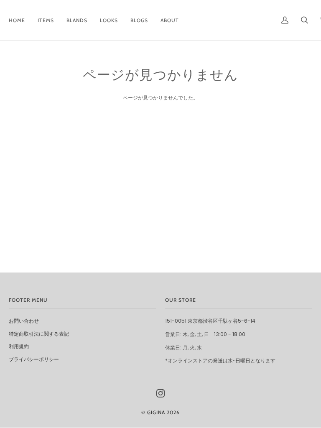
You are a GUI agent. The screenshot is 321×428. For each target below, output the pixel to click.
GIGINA (156, 412)
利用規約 (19, 346)
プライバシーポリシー (34, 359)
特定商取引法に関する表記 (39, 333)
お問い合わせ (24, 320)
